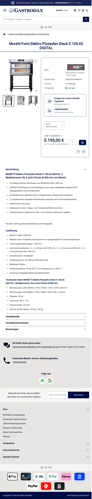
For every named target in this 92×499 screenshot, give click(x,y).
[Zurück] (6, 90)
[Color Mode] (87, 10)
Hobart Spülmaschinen (12, 434)
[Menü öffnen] (5, 10)
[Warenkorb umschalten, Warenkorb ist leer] (83, 10)
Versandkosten (63, 144)
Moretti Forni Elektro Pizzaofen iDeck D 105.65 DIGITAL (29, 34)
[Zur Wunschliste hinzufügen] (78, 151)
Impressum (73, 497)
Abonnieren (77, 396)
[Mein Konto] (75, 10)
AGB (67, 497)
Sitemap (6, 438)
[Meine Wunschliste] (79, 10)
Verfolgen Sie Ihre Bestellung (24, 348)
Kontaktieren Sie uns (50, 348)
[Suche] (86, 19)
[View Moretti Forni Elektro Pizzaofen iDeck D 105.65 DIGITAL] (20, 100)
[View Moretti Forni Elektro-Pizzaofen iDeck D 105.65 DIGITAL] (8, 100)
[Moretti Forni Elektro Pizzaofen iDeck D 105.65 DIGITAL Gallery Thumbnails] (21, 100)
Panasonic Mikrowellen (13, 429)
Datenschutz (82, 497)
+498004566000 (19, 364)
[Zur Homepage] (4, 34)
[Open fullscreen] (35, 61)
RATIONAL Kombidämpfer (14, 417)
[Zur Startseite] (31, 10)
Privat (66, 10)
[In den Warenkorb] (82, 142)
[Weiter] (36, 90)
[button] (54, 125)
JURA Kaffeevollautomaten (14, 425)
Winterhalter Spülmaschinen (15, 421)
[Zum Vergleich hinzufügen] (83, 151)
